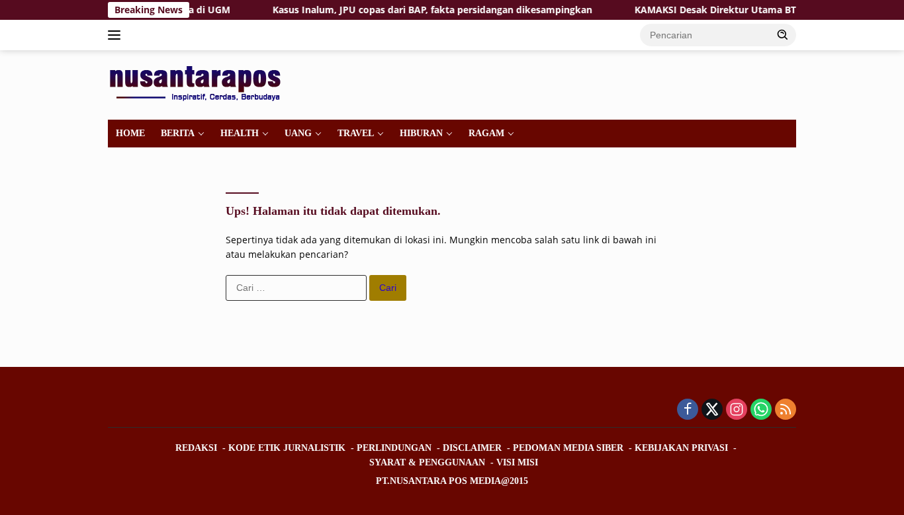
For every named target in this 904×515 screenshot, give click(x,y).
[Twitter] (712, 410)
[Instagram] (736, 410)
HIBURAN (421, 133)
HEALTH (239, 133)
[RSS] (785, 410)
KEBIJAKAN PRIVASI (681, 448)
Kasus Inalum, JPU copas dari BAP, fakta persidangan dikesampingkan (423, 10)
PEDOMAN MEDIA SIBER (568, 448)
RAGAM (486, 133)
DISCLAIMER (472, 448)
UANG (298, 133)
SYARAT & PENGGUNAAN (427, 462)
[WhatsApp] (761, 410)
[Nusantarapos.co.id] (198, 83)
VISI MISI (517, 462)
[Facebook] (687, 410)
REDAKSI (196, 448)
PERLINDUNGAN (394, 448)
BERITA (178, 133)
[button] (783, 34)
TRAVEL (356, 133)
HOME (130, 133)
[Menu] (117, 35)
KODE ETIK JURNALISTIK (286, 448)
